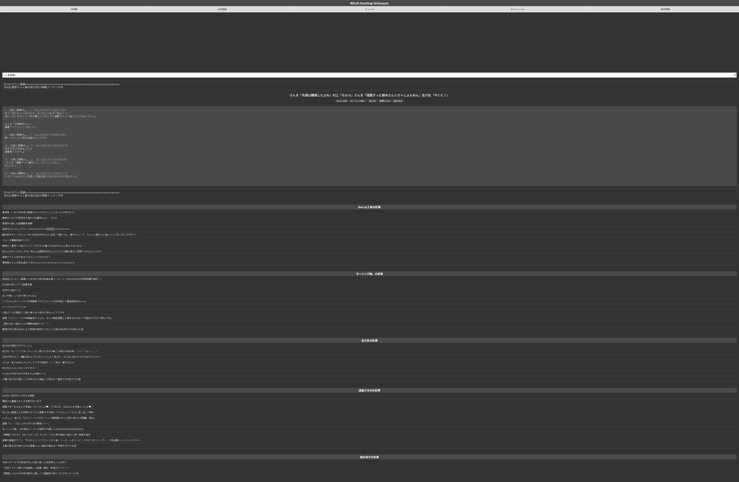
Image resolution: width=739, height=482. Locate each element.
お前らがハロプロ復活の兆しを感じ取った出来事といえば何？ (34, 462)
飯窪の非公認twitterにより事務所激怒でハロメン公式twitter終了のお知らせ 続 (42, 329)
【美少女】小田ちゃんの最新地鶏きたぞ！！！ (26, 323)
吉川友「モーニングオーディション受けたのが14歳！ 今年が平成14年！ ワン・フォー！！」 (50, 351)
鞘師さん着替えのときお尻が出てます (21, 401)
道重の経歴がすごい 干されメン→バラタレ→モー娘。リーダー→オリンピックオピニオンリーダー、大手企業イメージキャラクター (71, 440)
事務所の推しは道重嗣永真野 (17, 223)
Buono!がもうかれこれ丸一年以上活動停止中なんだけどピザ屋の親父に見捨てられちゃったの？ (52, 251)
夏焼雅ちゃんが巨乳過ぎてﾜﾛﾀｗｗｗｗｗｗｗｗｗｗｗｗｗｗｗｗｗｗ (38, 262)
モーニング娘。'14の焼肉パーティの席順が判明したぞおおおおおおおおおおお (43, 429)
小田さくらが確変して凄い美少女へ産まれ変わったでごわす (33, 312)
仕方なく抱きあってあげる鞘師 (18, 395)
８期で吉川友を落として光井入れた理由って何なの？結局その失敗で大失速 (41, 379)
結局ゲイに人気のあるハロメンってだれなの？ (26, 256)
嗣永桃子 (398, 100)
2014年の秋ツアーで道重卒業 (17, 284)
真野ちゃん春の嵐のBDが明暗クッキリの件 (37, 87)
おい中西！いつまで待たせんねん (19, 295)
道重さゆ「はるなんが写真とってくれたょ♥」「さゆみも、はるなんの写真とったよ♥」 (47, 406)
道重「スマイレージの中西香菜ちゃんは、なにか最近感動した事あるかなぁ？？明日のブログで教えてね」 (57, 318)
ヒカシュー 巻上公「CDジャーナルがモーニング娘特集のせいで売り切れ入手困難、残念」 (49, 417)
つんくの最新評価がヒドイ (16, 240)
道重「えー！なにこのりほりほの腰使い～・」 (26, 423)
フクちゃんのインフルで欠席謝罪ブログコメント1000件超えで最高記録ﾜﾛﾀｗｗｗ (44, 301)
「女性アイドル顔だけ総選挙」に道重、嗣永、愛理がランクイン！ (36, 467)
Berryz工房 (342, 100)
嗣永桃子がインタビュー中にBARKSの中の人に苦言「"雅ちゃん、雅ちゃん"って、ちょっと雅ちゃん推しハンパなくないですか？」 (70, 234)
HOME (74, 9)
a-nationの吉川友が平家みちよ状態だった (24, 373)
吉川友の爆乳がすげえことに (17, 345)
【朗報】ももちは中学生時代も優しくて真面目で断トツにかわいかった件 (40, 473)
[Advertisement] (369, 41)
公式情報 (222, 9)
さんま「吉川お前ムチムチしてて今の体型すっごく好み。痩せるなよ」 (39, 362)
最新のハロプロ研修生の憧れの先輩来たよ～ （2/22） (30, 217)
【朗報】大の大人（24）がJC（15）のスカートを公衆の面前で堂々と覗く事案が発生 (46, 434)
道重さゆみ (385, 100)
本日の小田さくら (11, 290)
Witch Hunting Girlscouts (369, 3)
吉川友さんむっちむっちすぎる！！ (20, 367)
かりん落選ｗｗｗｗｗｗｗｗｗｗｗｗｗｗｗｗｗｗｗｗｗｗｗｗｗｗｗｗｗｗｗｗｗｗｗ (66, 84)
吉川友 (372, 100)
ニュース (369, 9)
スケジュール (517, 9)
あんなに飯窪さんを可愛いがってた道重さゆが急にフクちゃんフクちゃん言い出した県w (48, 412)
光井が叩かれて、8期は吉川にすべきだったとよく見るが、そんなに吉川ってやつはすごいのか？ (52, 356)
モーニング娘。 (358, 100)
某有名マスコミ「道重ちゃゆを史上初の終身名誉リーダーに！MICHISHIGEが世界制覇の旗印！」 (52, 278)
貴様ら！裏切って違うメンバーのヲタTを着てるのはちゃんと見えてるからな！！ (44, 245)
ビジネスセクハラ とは (14, 306)
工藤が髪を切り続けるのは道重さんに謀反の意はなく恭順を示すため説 (39, 445)
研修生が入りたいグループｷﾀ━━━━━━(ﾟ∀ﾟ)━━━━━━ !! (36, 228)
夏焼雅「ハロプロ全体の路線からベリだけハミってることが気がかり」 (39, 212)
